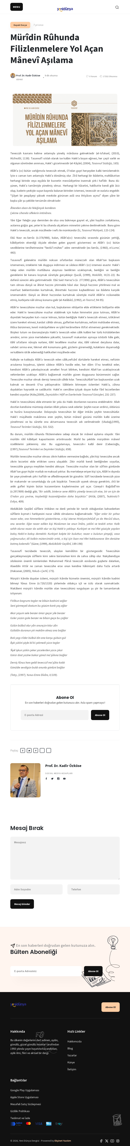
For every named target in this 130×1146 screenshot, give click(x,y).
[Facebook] (101, 1140)
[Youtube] (112, 1140)
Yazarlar (72, 1055)
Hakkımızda (74, 1041)
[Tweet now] (107, 1140)
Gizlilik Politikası (20, 1111)
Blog (70, 1048)
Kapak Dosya (20, 25)
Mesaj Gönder (22, 904)
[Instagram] (118, 1140)
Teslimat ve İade (20, 1118)
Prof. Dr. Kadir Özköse (63, 765)
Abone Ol (100, 715)
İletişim (71, 1069)
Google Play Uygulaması (24, 1090)
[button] (16, 7)
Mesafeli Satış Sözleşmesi (25, 1104)
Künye (71, 1062)
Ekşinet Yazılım (63, 1140)
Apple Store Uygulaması (24, 1097)
